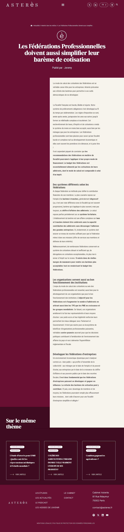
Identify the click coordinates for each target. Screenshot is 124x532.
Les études (41, 493)
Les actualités (43, 498)
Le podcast (41, 502)
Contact (68, 498)
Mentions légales (44, 523)
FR (103, 5)
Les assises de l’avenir (47, 507)
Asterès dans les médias (49, 25)
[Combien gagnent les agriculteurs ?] (98, 460)
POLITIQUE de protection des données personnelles (74, 523)
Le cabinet (69, 493)
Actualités (37, 25)
